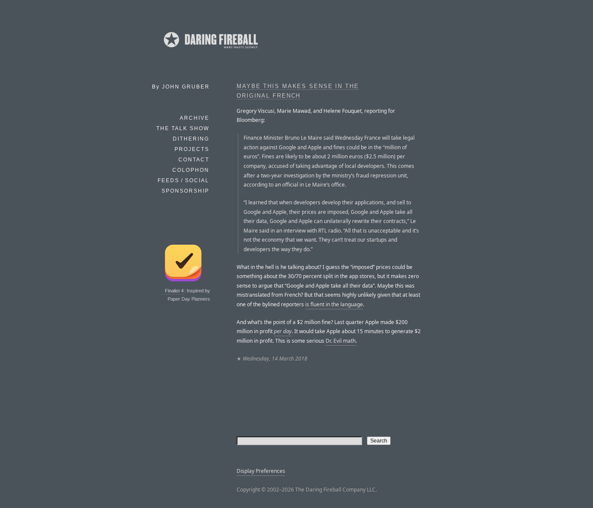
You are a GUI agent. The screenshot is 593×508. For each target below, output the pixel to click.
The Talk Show (182, 128)
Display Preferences (261, 471)
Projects (192, 149)
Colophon (190, 170)
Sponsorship (185, 191)
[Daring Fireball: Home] (210, 50)
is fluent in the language (334, 304)
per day (283, 331)
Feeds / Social (183, 180)
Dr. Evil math (341, 340)
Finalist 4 (174, 290)
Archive (194, 118)
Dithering (191, 139)
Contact (193, 160)
